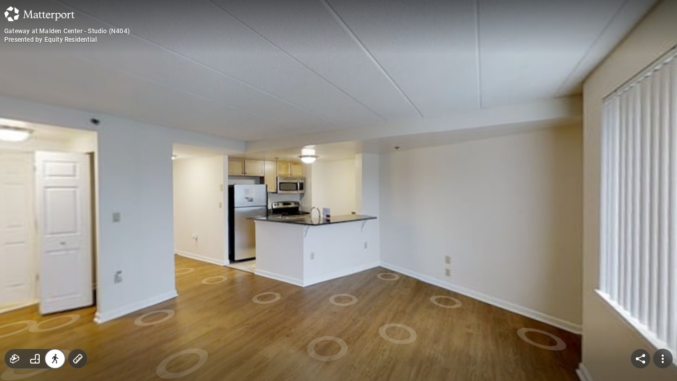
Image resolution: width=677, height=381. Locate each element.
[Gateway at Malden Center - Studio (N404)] (338, 190)
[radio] (15, 358)
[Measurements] (78, 359)
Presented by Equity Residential (50, 39)
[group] (35, 359)
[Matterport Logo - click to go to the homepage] (39, 13)
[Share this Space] (640, 359)
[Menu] (663, 359)
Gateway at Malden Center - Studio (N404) (67, 31)
